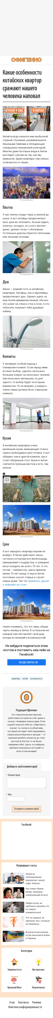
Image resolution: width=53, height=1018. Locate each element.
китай (25, 678)
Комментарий (13, 775)
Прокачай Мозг (14, 987)
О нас (12, 1002)
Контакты (23, 1002)
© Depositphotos (26, 200)
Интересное (38, 969)
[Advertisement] (26, 28)
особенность (36, 678)
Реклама (36, 1002)
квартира (16, 678)
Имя (9, 794)
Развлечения (38, 987)
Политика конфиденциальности (25, 1007)
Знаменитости (14, 969)
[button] (4, 474)
